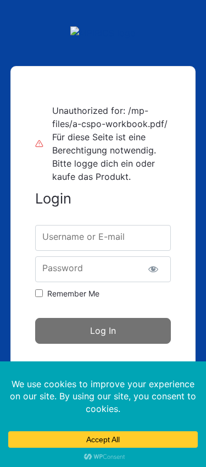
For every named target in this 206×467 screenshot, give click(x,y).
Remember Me (73, 293)
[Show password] (153, 269)
